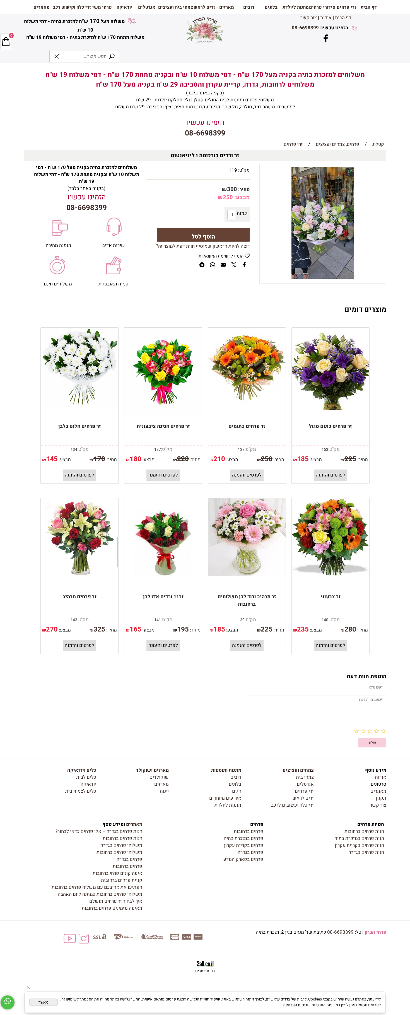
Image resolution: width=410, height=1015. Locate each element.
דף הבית (343, 17)
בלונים (271, 7)
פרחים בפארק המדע (243, 859)
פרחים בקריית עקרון (243, 845)
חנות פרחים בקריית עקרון (359, 845)
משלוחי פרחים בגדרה (121, 845)
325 (99, 629)
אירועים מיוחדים (225, 798)
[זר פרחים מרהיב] (79, 576)
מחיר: (243, 189)
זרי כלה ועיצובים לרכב (292, 805)
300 (232, 189)
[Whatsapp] (7, 1002)
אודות (326, 17)
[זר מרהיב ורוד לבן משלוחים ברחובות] (247, 574)
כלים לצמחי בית (80, 791)
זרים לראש (204, 7)
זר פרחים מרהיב (79, 597)
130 (241, 620)
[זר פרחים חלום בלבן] (79, 405)
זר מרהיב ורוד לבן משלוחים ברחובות (247, 600)
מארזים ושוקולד (152, 770)
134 (74, 449)
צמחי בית (305, 777)
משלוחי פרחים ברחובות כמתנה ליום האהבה (100, 894)
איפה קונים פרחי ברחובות (117, 873)
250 (228, 197)
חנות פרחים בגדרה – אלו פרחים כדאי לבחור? (98, 831)
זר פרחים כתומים (246, 426)
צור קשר (308, 17)
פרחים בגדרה (250, 852)
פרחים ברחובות (248, 831)
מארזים (226, 7)
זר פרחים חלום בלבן (79, 426)
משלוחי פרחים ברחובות (119, 852)
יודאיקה (124, 7)
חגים (236, 791)
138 (241, 449)
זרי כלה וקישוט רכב (72, 7)
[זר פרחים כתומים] (247, 403)
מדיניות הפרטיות (296, 1005)
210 (219, 459)
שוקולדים (159, 777)
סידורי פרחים (322, 7)
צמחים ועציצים (298, 770)
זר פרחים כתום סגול (330, 426)
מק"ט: (244, 170)
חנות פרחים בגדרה (366, 852)
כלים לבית (86, 777)
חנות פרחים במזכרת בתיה (359, 838)
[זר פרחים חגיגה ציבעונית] (163, 415)
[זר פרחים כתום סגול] (330, 408)
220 (183, 459)
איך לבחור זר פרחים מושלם (115, 901)
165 (135, 629)
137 (157, 449)
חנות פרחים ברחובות (364, 831)
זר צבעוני (331, 597)
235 (303, 629)
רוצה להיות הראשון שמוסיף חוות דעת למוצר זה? (203, 246)
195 (183, 629)
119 (233, 170)
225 (350, 459)
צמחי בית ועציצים (175, 7)
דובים (248, 7)
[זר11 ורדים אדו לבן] (163, 585)
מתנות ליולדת (296, 7)
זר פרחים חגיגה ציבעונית (163, 426)
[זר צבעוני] (330, 574)
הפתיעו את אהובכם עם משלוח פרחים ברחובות (97, 887)
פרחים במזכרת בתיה (243, 838)
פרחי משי (102, 7)
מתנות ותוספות (226, 770)
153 (325, 449)
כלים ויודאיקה (81, 770)
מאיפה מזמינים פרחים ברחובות (112, 908)
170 (99, 459)
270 (52, 629)
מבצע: (241, 197)
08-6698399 (305, 27)
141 (157, 620)
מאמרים (41, 7)
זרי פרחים (346, 7)
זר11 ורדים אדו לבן (163, 597)
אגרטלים (146, 7)
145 (52, 459)
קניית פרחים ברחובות (121, 880)
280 (350, 629)
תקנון (381, 798)
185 (303, 459)
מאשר (43, 1002)
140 (325, 620)
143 (74, 620)
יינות (164, 791)
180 (135, 459)
